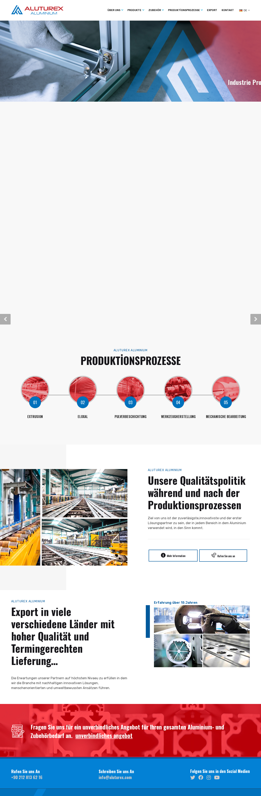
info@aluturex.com (115, 777)
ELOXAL (83, 416)
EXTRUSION (35, 416)
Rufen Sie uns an (225, 556)
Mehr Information (175, 556)
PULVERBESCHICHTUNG (130, 416)
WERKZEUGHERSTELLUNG (178, 416)
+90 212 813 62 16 (26, 777)
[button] (5, 319)
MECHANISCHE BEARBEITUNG (226, 416)
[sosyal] (192, 777)
